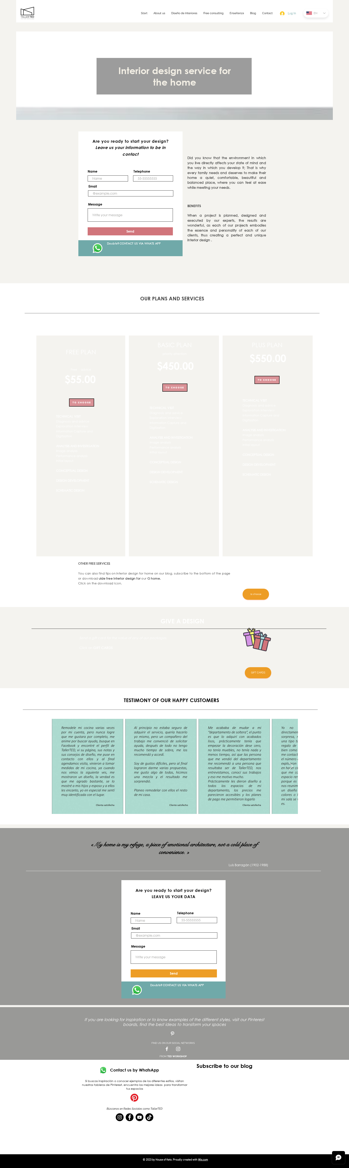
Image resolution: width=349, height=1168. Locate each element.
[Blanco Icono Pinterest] (172, 1033)
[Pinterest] (134, 1098)
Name (92, 171)
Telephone (142, 171)
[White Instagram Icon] (178, 1049)
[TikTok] (149, 1117)
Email (92, 186)
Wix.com (203, 1160)
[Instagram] (120, 1117)
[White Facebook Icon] (167, 1049)
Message (95, 204)
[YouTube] (139, 1117)
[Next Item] (291, 766)
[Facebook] (130, 1117)
